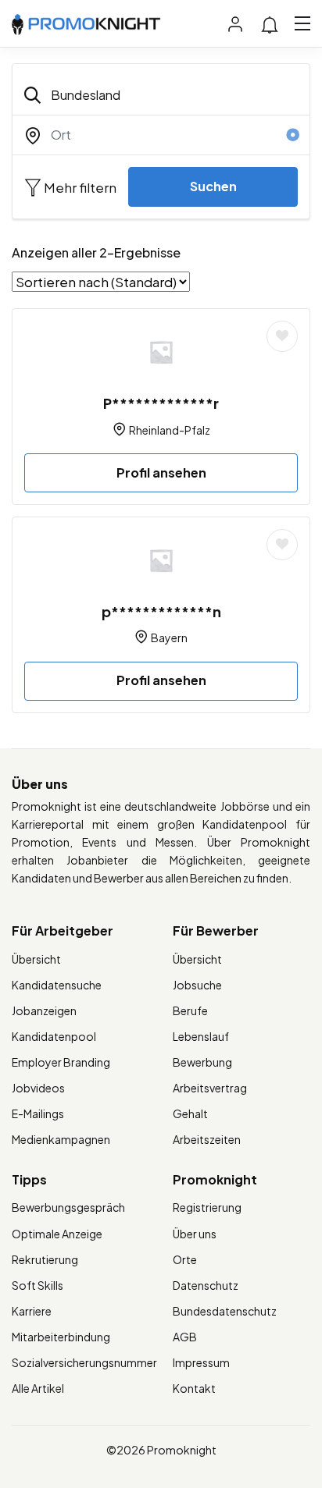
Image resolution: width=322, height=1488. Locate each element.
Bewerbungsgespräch (68, 1207)
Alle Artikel (38, 1388)
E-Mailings (38, 1113)
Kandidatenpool (54, 1036)
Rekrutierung (45, 1259)
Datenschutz (205, 1285)
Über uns (194, 1234)
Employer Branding (61, 1062)
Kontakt (194, 1388)
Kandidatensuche (57, 985)
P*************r (161, 403)
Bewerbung (202, 1062)
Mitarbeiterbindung (61, 1337)
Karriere (32, 1311)
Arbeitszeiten (207, 1139)
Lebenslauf (201, 1036)
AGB (185, 1337)
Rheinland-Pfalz (169, 430)
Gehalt (190, 1113)
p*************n (161, 611)
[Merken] (282, 336)
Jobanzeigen (44, 1010)
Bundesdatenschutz (225, 1311)
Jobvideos (38, 1088)
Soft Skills (37, 1285)
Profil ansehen (161, 472)
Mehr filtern (78, 187)
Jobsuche (197, 985)
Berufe (190, 1010)
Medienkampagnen (61, 1139)
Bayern (169, 637)
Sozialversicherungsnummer (84, 1362)
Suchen (213, 186)
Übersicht (36, 959)
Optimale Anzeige (57, 1234)
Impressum (201, 1362)
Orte (185, 1259)
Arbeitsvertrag (210, 1088)
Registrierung (207, 1207)
